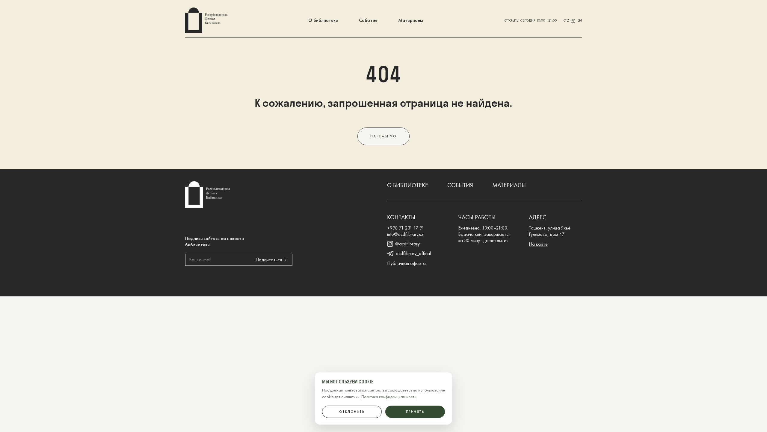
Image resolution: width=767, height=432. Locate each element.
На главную (383, 136)
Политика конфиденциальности (388, 396)
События (368, 20)
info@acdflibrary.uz (405, 234)
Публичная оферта (406, 263)
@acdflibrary (407, 244)
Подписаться (269, 259)
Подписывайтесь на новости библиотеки (214, 241)
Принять (415, 411)
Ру (573, 20)
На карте (538, 244)
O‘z (566, 20)
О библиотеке (323, 20)
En (579, 20)
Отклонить (352, 411)
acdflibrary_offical (413, 253)
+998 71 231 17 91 (405, 228)
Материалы (410, 20)
